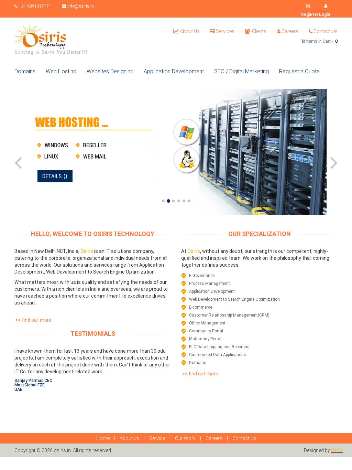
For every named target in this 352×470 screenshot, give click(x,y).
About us (129, 438)
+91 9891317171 (34, 6)
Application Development (174, 71)
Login (324, 14)
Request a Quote (299, 71)
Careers (290, 31)
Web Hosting (61, 71)
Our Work (185, 438)
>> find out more (33, 320)
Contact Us (326, 31)
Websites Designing (110, 71)
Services (225, 31)
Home (103, 438)
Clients (258, 31)
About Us (190, 31)
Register (309, 14)
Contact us (244, 438)
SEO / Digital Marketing (241, 71)
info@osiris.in (80, 6)
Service (157, 438)
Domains (24, 71)
